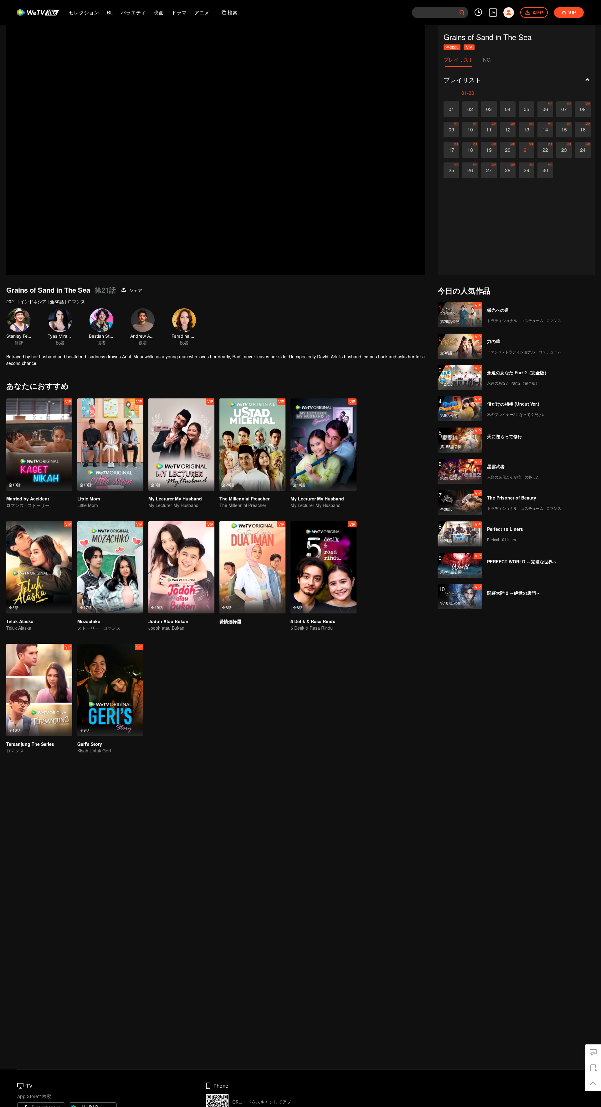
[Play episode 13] (526, 129)
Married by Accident (27, 498)
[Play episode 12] (508, 129)
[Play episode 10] (470, 129)
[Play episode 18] (470, 150)
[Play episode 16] (583, 129)
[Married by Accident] (39, 444)
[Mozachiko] (110, 567)
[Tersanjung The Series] (39, 690)
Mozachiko (88, 621)
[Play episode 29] (526, 170)
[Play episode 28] (508, 170)
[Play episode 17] (451, 150)
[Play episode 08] (583, 109)
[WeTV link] (38, 13)
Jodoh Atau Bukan (168, 621)
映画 (159, 12)
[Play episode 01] (451, 109)
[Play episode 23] (564, 150)
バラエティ (133, 12)
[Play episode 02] (470, 109)
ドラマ (179, 12)
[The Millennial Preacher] (252, 444)
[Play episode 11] (489, 129)
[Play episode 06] (545, 109)
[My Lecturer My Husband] (181, 444)
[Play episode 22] (545, 150)
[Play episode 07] (564, 109)
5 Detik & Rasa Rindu (313, 621)
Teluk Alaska (19, 621)
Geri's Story (89, 744)
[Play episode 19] (489, 150)
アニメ (201, 12)
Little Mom (88, 498)
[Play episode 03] (489, 109)
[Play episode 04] (508, 109)
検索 (233, 12)
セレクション (84, 12)
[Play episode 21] (526, 150)
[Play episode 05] (526, 109)
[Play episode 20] (508, 150)
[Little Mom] (110, 444)
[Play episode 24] (583, 150)
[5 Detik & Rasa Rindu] (323, 567)
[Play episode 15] (564, 129)
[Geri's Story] (110, 690)
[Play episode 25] (451, 170)
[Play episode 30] (545, 170)
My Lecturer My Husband (175, 498)
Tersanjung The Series (30, 744)
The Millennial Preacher (244, 498)
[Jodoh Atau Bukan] (181, 567)
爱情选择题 (230, 621)
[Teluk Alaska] (39, 567)
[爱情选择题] (252, 567)
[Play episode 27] (489, 170)
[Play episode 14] (545, 129)
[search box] (462, 12)
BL (110, 12)
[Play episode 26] (470, 170)
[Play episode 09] (451, 129)
